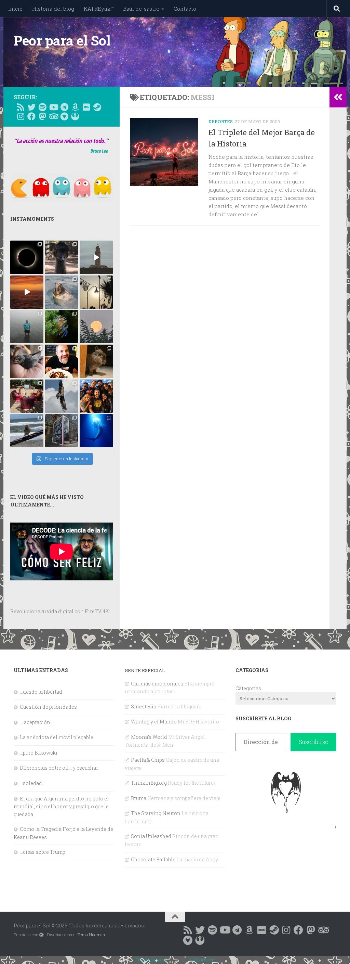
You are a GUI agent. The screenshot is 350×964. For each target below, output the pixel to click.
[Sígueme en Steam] (97, 107)
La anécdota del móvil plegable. (57, 737)
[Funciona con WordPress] (41, 935)
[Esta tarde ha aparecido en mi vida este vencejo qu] (26, 361)
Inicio (15, 8)
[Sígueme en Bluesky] (31, 107)
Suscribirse (313, 741)
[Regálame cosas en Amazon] (75, 107)
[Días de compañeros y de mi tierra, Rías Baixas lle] (26, 396)
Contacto (185, 8)
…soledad (31, 783)
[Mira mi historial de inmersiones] (64, 116)
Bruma (138, 798)
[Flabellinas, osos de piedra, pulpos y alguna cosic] (61, 326)
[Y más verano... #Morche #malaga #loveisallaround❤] (96, 292)
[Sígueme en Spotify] (42, 107)
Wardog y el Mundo (154, 721)
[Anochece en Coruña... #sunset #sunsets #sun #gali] (26, 292)
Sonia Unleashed (151, 836)
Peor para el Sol (62, 40)
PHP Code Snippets (150, 959)
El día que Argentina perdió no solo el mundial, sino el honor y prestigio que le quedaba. (61, 806)
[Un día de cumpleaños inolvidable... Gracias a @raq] (61, 396)
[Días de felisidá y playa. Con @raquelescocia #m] (26, 430)
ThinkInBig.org (149, 783)
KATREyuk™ (98, 8)
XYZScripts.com (202, 959)
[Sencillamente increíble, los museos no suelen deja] (61, 430)
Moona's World (149, 737)
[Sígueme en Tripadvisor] (53, 116)
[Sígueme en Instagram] (20, 116)
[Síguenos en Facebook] (31, 116)
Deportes (220, 121)
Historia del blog (53, 8)
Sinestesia (143, 706)
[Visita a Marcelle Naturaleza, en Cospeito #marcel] (61, 257)
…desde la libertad (41, 692)
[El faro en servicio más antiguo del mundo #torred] (96, 257)
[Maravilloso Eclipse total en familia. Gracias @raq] (26, 257)
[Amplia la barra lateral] (338, 97)
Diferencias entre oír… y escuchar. (59, 767)
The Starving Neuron (155, 813)
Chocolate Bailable (153, 859)
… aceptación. (35, 722)
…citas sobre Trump (42, 852)
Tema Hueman (91, 934)
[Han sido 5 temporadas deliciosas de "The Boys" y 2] (96, 396)
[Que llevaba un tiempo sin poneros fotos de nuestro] (96, 361)
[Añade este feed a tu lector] (20, 107)
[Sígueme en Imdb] (86, 107)
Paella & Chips (148, 760)
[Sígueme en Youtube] (53, 107)
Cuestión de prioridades (48, 707)
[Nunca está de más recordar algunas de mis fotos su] (96, 430)
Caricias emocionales (157, 683)
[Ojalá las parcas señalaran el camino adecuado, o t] (96, 326)
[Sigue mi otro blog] (75, 116)
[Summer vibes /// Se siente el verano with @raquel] (26, 326)
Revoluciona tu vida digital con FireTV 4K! (60, 611)
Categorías (248, 688)
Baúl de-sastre (141, 8)
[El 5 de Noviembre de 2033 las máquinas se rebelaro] (61, 361)
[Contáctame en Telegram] (64, 107)
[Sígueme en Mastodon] (42, 116)
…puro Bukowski (38, 752)
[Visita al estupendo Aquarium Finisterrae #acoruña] (61, 292)
